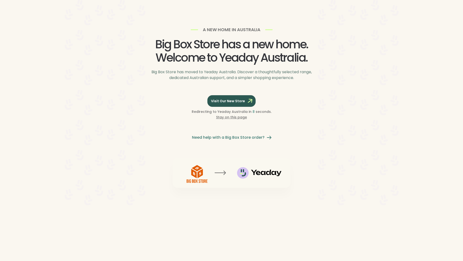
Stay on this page (231, 117)
